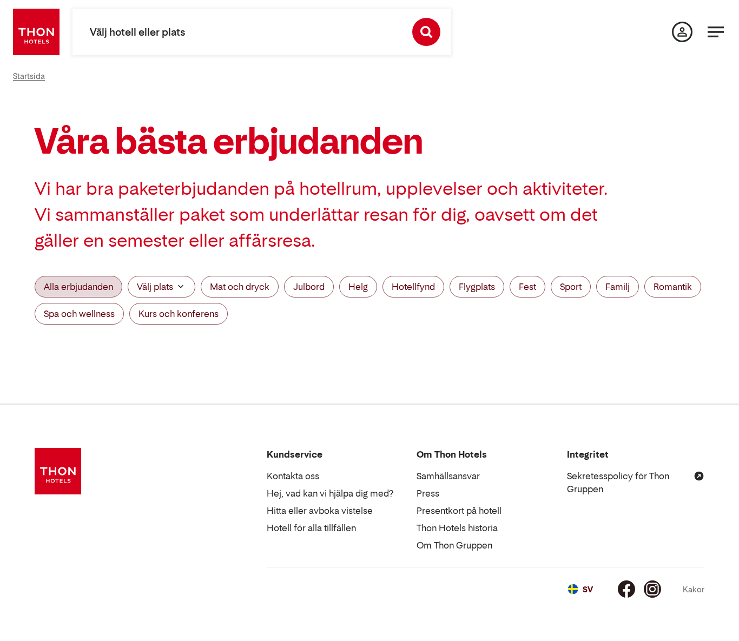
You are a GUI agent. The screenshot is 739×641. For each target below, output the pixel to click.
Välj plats (155, 286)
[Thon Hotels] (36, 32)
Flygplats (477, 286)
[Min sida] (682, 32)
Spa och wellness (79, 313)
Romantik (673, 286)
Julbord (309, 286)
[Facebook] (626, 589)
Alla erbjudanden (78, 286)
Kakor (693, 589)
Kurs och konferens (178, 313)
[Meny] (715, 32)
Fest (527, 286)
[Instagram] (652, 589)
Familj (617, 286)
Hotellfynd (413, 286)
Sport (571, 286)
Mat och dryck (239, 286)
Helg (358, 286)
